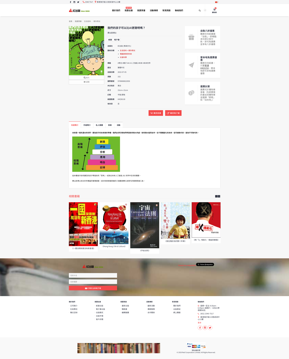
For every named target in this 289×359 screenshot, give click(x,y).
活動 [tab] (118, 125)
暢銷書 (124, 309)
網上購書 (177, 312)
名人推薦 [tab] (99, 125)
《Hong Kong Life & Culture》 (114, 246)
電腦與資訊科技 (126, 54)
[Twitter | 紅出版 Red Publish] (78, 2)
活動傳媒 (154, 10)
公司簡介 (73, 305)
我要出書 (129, 9)
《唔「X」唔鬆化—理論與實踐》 (206, 239)
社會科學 (123, 57)
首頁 (70, 21)
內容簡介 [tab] (74, 125)
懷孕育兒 (96, 21)
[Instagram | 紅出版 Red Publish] (74, 2)
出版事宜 (177, 309)
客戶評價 (99, 319)
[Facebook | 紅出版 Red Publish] (70, 2)
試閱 (87, 82)
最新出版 (125, 305)
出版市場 (99, 315)
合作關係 (151, 312)
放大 (87, 77)
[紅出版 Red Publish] (79, 10)
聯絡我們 (179, 10)
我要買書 (141, 10)
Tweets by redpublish (187, 265)
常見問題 (166, 10)
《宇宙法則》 (144, 250)
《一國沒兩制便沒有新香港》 (83, 248)
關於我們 (116, 10)
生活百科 (87, 21)
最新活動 (151, 305)
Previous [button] (216, 196)
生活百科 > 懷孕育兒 (127, 50)
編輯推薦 (125, 312)
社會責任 (73, 309)
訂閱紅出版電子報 (94, 288)
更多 (199, 322)
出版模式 (99, 312)
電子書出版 (100, 309)
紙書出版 (99, 305)
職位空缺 (73, 312)
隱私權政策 (196, 350)
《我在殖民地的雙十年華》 (175, 241)
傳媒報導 (151, 309)
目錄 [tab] (110, 125)
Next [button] (219, 196)
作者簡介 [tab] (87, 125)
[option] (83, 227)
